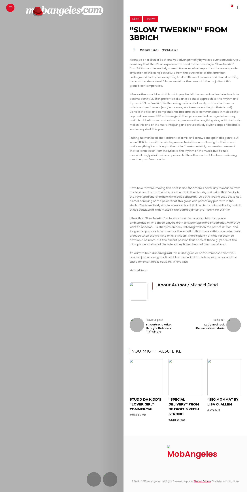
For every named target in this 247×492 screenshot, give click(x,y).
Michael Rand (149, 49)
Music (135, 19)
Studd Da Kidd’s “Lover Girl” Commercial (145, 404)
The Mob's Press (202, 481)
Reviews (150, 19)
